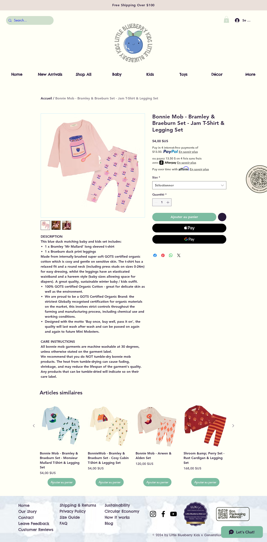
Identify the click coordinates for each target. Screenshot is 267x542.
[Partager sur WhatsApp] (170, 255)
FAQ (63, 523)
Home (23, 505)
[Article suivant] (233, 425)
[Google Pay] (189, 239)
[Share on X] (178, 255)
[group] (133, 445)
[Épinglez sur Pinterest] (162, 255)
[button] (226, 19)
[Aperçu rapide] (62, 426)
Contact (26, 517)
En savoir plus (188, 152)
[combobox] (189, 185)
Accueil (46, 98)
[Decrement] (155, 202)
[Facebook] (163, 514)
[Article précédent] (33, 425)
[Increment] (168, 202)
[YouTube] (173, 514)
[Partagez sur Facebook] (154, 255)
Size (156, 177)
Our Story (27, 511)
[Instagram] (153, 514)
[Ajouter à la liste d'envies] (222, 217)
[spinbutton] (162, 202)
